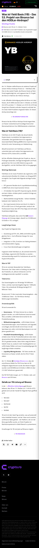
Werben (4, 511)
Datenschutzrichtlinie (8, 544)
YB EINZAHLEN (20, 434)
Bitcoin (4, 482)
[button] (22, 80)
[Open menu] (35, 6)
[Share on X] (4, 444)
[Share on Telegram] (12, 444)
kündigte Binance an (21, 361)
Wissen (4, 499)
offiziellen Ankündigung (15, 386)
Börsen (4, 491)
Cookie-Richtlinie (30, 541)
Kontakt (4, 508)
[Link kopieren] (21, 444)
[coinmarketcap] (8, 475)
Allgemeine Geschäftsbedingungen (12, 541)
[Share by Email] (16, 444)
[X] (4, 475)
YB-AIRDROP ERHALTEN (20, 117)
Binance (4, 377)
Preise (4, 487)
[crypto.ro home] (6, 2)
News (4, 11)
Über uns (5, 505)
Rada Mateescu (7, 36)
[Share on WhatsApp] (8, 444)
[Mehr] (25, 444)
